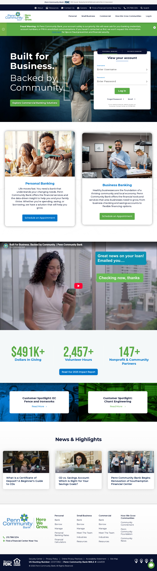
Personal (73, 16)
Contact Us (69, 8)
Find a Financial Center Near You (106, 8)
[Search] (142, 8)
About (40, 8)
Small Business (88, 16)
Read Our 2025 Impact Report (78, 372)
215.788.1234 (132, 8)
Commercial (105, 16)
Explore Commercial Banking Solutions (35, 103)
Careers (83, 8)
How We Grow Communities (128, 16)
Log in (149, 16)
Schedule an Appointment (40, 217)
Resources (54, 8)
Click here (56, 32)
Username (101, 65)
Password (101, 77)
